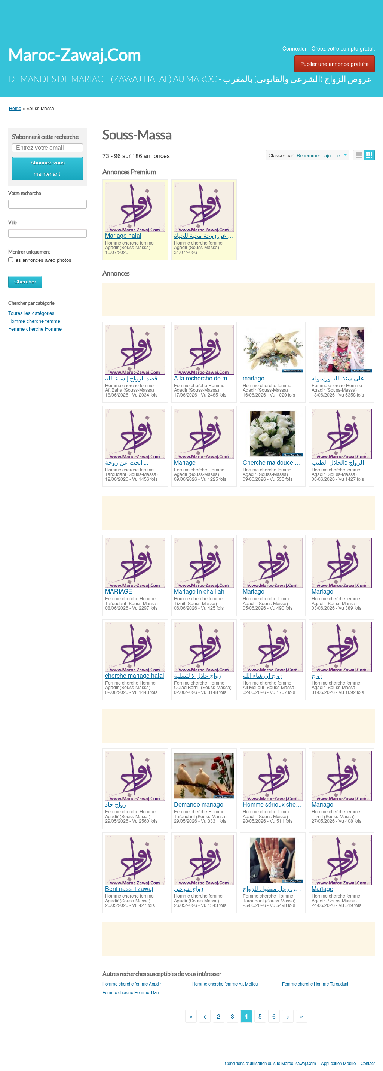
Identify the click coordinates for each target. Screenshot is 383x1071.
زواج (317, 675)
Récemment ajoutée (318, 155)
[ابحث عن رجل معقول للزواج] (273, 860)
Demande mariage (198, 804)
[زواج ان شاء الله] (273, 647)
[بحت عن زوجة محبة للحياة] (204, 207)
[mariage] (273, 350)
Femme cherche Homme (35, 328)
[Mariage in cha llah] (204, 563)
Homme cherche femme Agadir (131, 984)
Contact (368, 1063)
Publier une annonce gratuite (334, 63)
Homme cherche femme (34, 320)
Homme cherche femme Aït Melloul (225, 984)
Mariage (185, 462)
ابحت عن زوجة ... (126, 462)
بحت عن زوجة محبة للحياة (204, 235)
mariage (253, 378)
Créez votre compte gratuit (343, 48)
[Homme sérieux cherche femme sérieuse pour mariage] (273, 776)
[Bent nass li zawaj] (135, 860)
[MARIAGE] (135, 563)
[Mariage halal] (135, 207)
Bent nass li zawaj (129, 888)
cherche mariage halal (134, 675)
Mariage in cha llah (199, 591)
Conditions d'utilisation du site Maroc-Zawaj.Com (270, 1063)
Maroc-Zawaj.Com (74, 55)
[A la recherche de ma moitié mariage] (204, 350)
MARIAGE (118, 591)
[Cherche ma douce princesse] (273, 434)
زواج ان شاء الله (263, 675)
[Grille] (369, 155)
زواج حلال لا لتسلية (197, 675)
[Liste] (358, 155)
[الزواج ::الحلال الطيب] (342, 434)
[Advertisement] (191, 20)
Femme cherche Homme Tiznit (131, 992)
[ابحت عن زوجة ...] (135, 434)
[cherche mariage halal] (135, 647)
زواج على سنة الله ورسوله (342, 378)
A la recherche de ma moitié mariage (204, 378)
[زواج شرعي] (204, 860)
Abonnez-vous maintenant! (48, 168)
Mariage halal (123, 235)
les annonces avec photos (43, 259)
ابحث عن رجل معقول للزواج (273, 888)
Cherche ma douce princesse (273, 462)
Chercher (25, 282)
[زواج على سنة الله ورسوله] (342, 350)
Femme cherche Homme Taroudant (315, 984)
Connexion (295, 48)
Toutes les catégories (31, 312)
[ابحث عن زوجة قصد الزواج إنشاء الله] (135, 350)
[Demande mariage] (204, 776)
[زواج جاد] (135, 776)
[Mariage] (204, 434)
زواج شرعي (188, 888)
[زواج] (342, 647)
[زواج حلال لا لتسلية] (204, 647)
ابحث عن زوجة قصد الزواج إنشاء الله (135, 378)
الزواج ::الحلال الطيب (338, 462)
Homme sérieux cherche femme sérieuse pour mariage (273, 804)
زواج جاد (115, 804)
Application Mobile (338, 1063)
